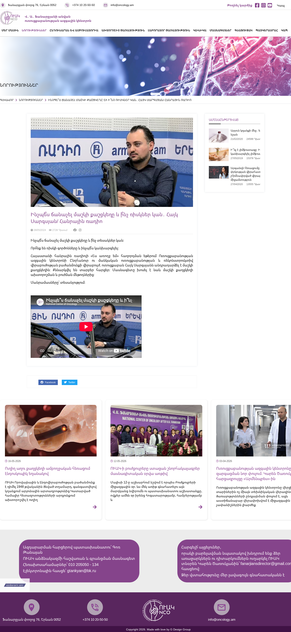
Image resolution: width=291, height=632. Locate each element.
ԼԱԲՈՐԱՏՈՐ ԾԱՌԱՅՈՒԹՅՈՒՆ (169, 30)
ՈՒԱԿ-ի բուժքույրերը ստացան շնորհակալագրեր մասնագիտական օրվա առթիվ (155, 471)
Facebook (50, 382)
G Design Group (180, 629)
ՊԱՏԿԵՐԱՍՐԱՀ (267, 30)
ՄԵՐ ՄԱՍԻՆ (10, 30)
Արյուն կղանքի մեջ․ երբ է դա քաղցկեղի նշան (258, 132)
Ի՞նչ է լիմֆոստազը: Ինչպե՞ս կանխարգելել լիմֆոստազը (249, 152)
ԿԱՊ (284, 30)
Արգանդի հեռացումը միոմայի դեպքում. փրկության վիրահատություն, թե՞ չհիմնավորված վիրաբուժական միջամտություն (258, 174)
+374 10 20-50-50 (83, 5)
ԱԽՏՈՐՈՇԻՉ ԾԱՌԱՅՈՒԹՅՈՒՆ (123, 30)
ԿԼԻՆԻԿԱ (199, 30)
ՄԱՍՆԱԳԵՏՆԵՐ (220, 30)
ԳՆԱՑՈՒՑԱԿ (243, 30)
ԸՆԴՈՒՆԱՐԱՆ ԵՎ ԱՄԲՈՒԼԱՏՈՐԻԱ (74, 30)
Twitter (71, 382)
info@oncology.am (122, 5)
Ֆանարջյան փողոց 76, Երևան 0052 (32, 5)
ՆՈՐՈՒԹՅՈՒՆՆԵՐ (34, 30)
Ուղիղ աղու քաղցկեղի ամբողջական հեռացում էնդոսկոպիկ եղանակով (47, 471)
